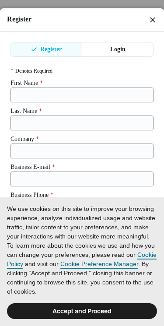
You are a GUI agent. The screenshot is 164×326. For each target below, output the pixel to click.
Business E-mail (32, 167)
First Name (26, 83)
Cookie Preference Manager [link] (99, 263)
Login (118, 49)
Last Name (26, 111)
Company (24, 139)
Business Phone (31, 195)
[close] (152, 19)
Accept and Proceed (82, 311)
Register (50, 49)
